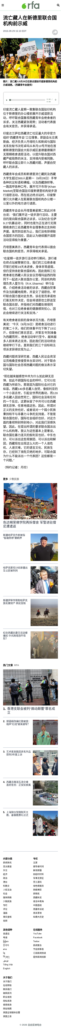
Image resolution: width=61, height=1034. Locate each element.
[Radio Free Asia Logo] (30, 5)
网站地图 (7, 1008)
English (6, 968)
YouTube (37, 933)
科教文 (6, 886)
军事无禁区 (38, 878)
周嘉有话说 (38, 909)
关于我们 (7, 981)
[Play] (7, 100)
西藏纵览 (37, 897)
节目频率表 (38, 949)
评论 (5, 909)
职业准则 (7, 997)
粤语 (5, 937)
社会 (5, 893)
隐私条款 (7, 1001)
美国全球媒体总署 (11, 1012)
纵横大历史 (38, 917)
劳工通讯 (37, 882)
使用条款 (7, 1004)
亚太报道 (7, 866)
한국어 (6, 945)
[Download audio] (55, 100)
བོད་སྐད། (6, 957)
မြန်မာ (6, 941)
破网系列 (7, 993)
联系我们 (7, 989)
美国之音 (7, 1016)
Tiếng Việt (8, 964)
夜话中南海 (38, 901)
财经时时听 (38, 874)
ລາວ (5, 949)
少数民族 (7, 901)
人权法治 (7, 889)
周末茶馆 (37, 913)
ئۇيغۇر (6, 961)
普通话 (6, 933)
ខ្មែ (4, 953)
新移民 (36, 893)
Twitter (36, 941)
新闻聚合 (37, 945)
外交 (5, 870)
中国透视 (37, 905)
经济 (5, 874)
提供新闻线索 (39, 957)
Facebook (37, 937)
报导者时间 (38, 866)
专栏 (5, 905)
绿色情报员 (38, 886)
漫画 (5, 913)
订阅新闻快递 (39, 953)
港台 (5, 882)
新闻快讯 (7, 862)
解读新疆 (37, 870)
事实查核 (7, 917)
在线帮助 (7, 985)
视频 (5, 920)
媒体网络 (7, 897)
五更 (35, 862)
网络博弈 (37, 889)
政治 (5, 878)
